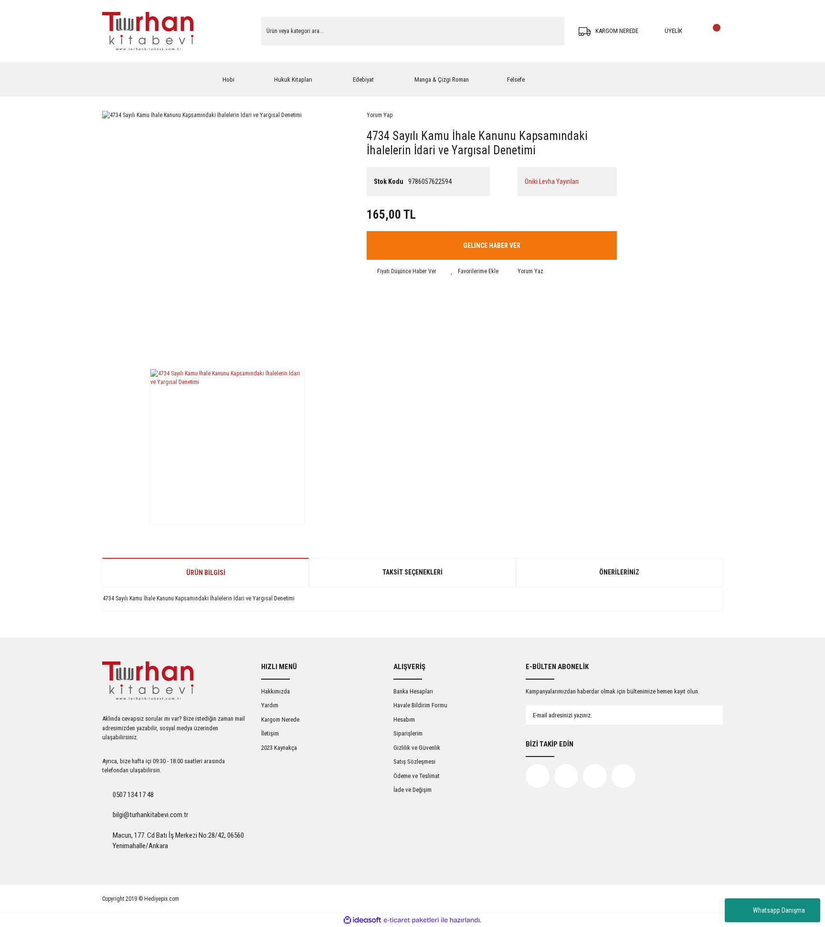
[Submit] (706, 715)
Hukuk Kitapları (293, 79)
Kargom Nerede (280, 719)
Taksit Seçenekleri (412, 572)
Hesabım (404, 719)
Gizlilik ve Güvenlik (416, 747)
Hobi (228, 79)
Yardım (269, 705)
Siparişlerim (408, 733)
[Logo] (147, 31)
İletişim (270, 733)
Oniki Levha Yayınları (552, 181)
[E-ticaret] (411, 920)
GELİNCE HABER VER (491, 245)
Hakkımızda (275, 691)
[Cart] (713, 31)
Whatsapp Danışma (779, 910)
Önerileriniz (619, 572)
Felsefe (516, 79)
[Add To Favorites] (474, 271)
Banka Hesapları (413, 691)
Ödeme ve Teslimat (416, 775)
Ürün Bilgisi (205, 572)
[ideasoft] (362, 920)
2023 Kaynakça (279, 747)
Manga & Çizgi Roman (441, 79)
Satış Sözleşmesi (414, 761)
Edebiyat (363, 79)
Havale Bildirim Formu (420, 705)
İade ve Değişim (412, 789)
